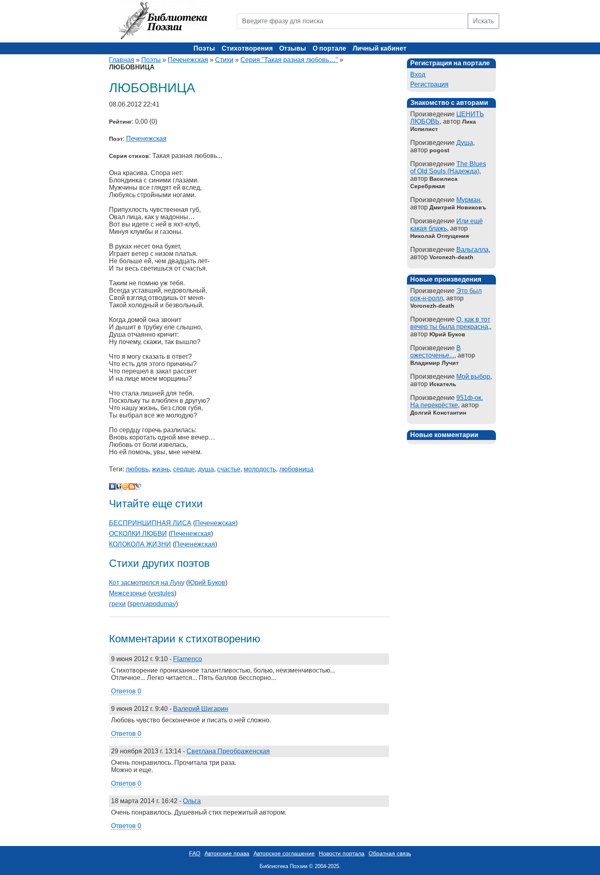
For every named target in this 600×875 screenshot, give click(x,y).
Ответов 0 (126, 691)
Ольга (192, 800)
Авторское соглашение (284, 853)
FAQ (194, 853)
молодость (260, 469)
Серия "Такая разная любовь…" (289, 59)
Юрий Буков (206, 582)
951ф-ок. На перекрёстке (446, 401)
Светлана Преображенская (228, 751)
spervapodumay (152, 603)
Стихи (224, 59)
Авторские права (226, 853)
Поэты (204, 48)
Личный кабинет (380, 48)
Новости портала (341, 853)
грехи (117, 603)
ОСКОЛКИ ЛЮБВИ (138, 533)
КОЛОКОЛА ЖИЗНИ (140, 544)
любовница (296, 469)
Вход (417, 74)
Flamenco (187, 658)
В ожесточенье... (435, 351)
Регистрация (429, 84)
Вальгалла (472, 249)
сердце (184, 469)
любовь (137, 469)
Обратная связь (390, 853)
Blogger (132, 486)
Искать (483, 21)
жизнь (161, 469)
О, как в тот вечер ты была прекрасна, (450, 323)
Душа (464, 142)
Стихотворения (247, 48)
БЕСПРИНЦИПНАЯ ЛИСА (150, 523)
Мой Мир (125, 486)
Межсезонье (128, 593)
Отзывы (292, 48)
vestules (162, 593)
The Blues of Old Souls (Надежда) (448, 167)
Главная (121, 59)
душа (206, 469)
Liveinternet (119, 486)
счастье (228, 469)
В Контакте (112, 486)
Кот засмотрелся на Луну (146, 582)
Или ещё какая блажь (446, 225)
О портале (329, 48)
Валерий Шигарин (200, 708)
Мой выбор (473, 376)
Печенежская (188, 59)
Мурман (468, 199)
